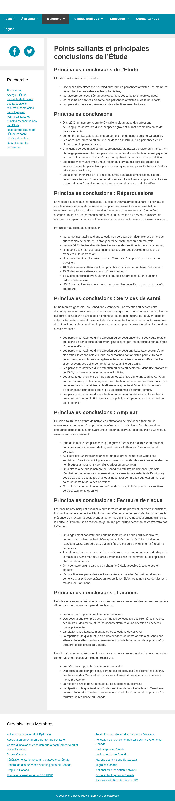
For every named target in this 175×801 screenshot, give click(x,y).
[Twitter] (29, 57)
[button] (38, 19)
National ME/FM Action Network (116, 770)
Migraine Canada (106, 765)
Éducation (117, 18)
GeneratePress (110, 795)
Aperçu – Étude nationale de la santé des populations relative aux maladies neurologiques (20, 103)
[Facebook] (15, 57)
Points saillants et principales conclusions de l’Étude (22, 121)
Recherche (53, 18)
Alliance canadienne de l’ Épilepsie (29, 734)
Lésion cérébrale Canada (111, 754)
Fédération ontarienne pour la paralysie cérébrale (38, 759)
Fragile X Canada (18, 770)
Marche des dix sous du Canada (116, 759)
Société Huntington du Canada (115, 775)
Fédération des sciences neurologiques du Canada (39, 765)
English (9, 29)
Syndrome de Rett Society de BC (117, 780)
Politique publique (85, 18)
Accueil (8, 18)
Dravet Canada (16, 754)
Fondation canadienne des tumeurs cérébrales (125, 734)
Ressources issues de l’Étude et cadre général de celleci (21, 134)
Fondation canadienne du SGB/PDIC (30, 775)
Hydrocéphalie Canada (110, 749)
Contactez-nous (147, 18)
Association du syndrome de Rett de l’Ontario (36, 739)
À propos (28, 18)
